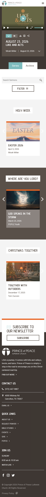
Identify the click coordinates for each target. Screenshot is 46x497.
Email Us (5, 406)
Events (5, 432)
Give (3, 437)
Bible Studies (7, 428)
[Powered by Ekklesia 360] (17, 493)
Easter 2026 (15, 145)
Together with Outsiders (17, 287)
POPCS (4, 441)
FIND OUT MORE (8, 375)
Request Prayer (9, 424)
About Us (6, 420)
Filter (21, 88)
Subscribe (23, 338)
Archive (30, 65)
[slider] (16, 28)
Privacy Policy (8, 493)
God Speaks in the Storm (19, 215)
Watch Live (6, 465)
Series (15, 65)
